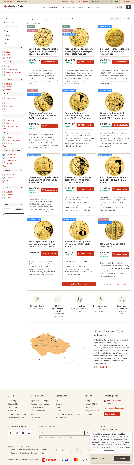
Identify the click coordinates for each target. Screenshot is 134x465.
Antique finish (10, 174)
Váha (72, 19)
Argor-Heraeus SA (12, 157)
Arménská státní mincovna (11, 162)
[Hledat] (128, 7)
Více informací (109, 450)
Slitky (45, 7)
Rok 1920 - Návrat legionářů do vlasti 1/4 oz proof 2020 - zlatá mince (114, 51)
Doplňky (80, 7)
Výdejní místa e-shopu (39, 401)
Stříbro (8, 55)
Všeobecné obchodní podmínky (67, 414)
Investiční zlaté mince (16, 411)
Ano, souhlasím (122, 458)
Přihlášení (127, 2)
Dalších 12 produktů (79, 284)
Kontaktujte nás (111, 414)
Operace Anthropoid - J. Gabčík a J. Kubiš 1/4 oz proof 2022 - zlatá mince (112, 115)
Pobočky (58, 407)
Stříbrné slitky (13, 404)
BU (7, 180)
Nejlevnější (54, 19)
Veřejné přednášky (92, 411)
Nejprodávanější (42, 19)
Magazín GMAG (91, 404)
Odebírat (90, 433)
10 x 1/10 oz (10, 106)
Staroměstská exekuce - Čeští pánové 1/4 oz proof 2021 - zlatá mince (42, 115)
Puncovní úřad (61, 418)
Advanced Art (10, 120)
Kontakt (85, 2)
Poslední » (127, 284)
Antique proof (11, 177)
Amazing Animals (12, 126)
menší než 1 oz (11, 98)
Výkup (73, 2)
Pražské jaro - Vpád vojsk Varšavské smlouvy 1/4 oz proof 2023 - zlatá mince (42, 244)
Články (87, 401)
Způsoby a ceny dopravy (41, 404)
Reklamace (35, 418)
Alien (7, 123)
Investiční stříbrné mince (17, 414)
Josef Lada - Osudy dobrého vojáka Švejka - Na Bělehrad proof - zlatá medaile (43, 51)
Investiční (9, 84)
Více (4, 112)
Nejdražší (64, 19)
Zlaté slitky (12, 401)
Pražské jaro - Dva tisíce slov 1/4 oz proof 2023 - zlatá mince (114, 180)
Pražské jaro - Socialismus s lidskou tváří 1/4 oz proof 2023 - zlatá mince (78, 180)
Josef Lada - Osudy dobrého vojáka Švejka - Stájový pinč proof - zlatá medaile (79, 51)
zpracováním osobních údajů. (63, 437)
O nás (79, 2)
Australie (9, 192)
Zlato (8, 52)
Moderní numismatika (68, 7)
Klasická (9, 87)
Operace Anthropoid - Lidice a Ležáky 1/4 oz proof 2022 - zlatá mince (43, 180)
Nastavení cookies (98, 458)
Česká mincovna (11, 154)
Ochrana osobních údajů (19, 453)
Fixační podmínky (38, 411)
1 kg (7, 109)
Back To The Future (13, 140)
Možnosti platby (37, 407)
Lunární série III (13, 407)
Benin (8, 197)
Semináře (88, 414)
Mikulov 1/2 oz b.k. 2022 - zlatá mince (113, 245)
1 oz (7, 103)
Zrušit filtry (6, 219)
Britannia (9, 143)
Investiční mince (54, 7)
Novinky (89, 7)
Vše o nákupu (65, 2)
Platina (8, 57)
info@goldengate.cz (115, 408)
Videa (87, 407)
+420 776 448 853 (8, 2)
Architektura (10, 137)
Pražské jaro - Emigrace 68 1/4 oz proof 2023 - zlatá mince (78, 244)
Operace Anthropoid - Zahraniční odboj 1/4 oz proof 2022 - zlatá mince (77, 115)
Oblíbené (97, 7)
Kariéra (58, 411)
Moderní (8, 89)
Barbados (9, 195)
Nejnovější (30, 19)
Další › (118, 284)
